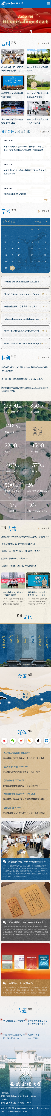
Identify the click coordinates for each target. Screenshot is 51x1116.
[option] (25, 21)
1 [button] (20, 31)
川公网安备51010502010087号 (16, 1112)
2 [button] (25, 31)
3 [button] (30, 31)
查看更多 (46, 43)
